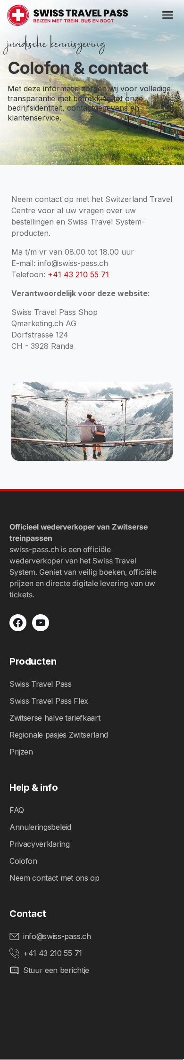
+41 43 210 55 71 (78, 274)
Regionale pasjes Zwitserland (58, 734)
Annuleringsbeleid (40, 827)
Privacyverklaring (39, 844)
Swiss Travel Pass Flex (48, 701)
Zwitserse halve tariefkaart (54, 718)
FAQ (16, 810)
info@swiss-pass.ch (57, 936)
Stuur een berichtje (56, 970)
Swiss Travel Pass (40, 684)
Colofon (23, 861)
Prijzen (21, 751)
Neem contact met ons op (54, 878)
